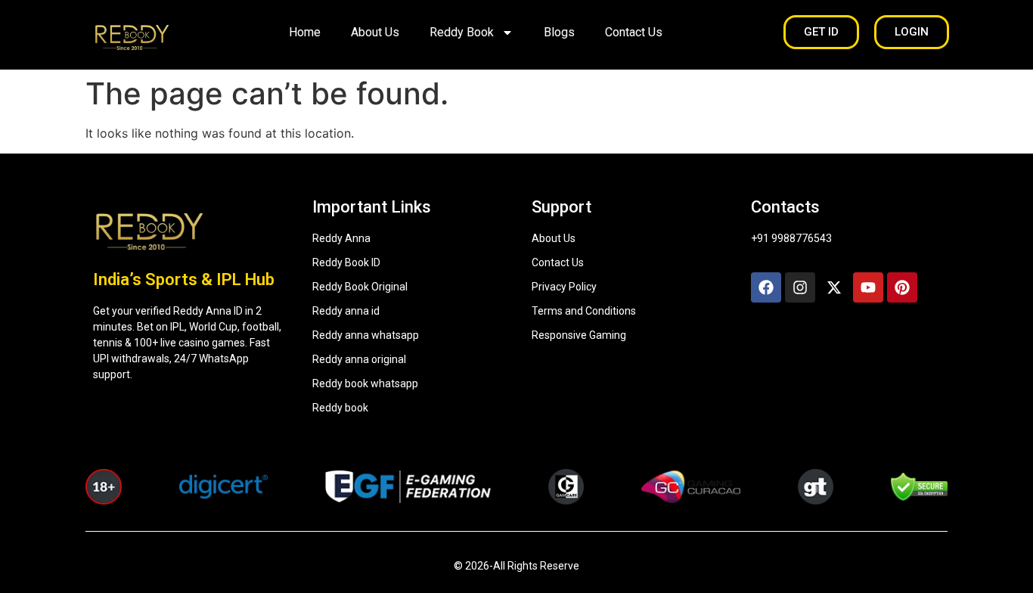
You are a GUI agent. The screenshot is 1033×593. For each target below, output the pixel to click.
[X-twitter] (834, 287)
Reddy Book (462, 32)
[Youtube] (868, 287)
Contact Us (633, 32)
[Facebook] (766, 287)
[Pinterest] (902, 287)
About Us (375, 32)
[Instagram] (800, 287)
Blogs (559, 32)
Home (305, 32)
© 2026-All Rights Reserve (516, 566)
